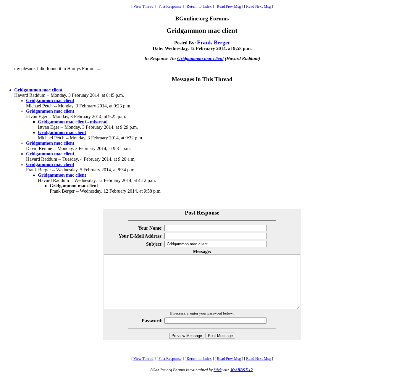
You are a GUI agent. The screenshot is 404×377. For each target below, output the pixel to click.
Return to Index (199, 6)
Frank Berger (213, 42)
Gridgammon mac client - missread (73, 121)
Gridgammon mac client (200, 58)
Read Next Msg (258, 6)
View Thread (143, 6)
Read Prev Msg (229, 6)
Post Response (170, 6)
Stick (218, 370)
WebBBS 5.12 (241, 370)
